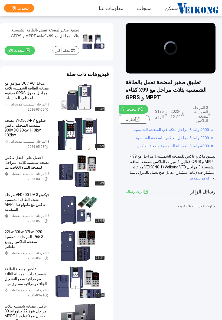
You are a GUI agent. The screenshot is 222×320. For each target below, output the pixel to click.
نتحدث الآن (19, 8)
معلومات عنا (111, 8)
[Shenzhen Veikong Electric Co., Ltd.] (201, 8)
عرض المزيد (199, 178)
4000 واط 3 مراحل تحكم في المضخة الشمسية (171, 129)
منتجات (144, 8)
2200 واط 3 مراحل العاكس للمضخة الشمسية (172, 138)
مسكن (172, 8)
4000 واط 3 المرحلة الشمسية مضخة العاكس (173, 146)
